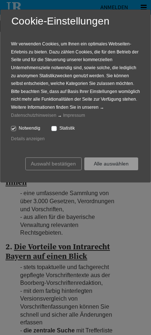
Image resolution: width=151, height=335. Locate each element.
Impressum (74, 115)
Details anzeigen (28, 139)
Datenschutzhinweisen (33, 115)
